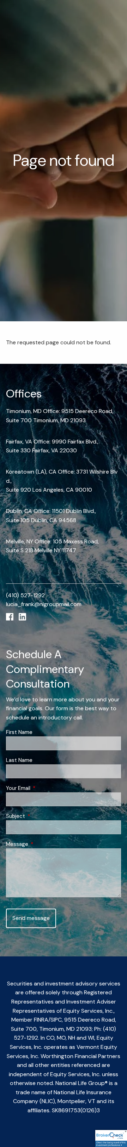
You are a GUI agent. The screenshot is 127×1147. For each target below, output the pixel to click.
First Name (19, 732)
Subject (41, 816)
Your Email (44, 788)
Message (43, 844)
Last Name (19, 760)
